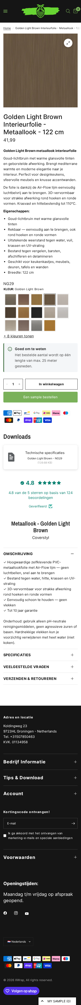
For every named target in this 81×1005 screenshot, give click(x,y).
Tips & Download (23, 777)
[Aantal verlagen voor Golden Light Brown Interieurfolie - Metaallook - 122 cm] (7, 384)
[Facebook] (8, 913)
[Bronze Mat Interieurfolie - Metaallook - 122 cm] (10, 300)
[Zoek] (68, 11)
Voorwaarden (19, 857)
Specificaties (17, 655)
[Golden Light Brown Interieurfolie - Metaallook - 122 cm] (50, 300)
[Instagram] (19, 913)
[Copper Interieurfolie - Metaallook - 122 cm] (24, 300)
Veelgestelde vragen (26, 666)
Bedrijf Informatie (24, 761)
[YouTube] (30, 913)
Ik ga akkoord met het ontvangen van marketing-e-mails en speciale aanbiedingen (40, 835)
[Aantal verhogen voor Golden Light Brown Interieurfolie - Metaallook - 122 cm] (19, 384)
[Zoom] (68, 43)
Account (13, 793)
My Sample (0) (59, 1001)
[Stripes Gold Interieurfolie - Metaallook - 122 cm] (24, 313)
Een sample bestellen (40, 397)
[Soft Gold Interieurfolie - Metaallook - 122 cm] (37, 300)
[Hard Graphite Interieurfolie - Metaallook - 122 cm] (37, 325)
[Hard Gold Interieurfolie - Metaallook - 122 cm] (50, 325)
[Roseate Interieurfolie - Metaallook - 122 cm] (24, 325)
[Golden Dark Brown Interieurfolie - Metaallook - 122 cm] (10, 313)
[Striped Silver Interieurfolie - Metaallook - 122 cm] (10, 325)
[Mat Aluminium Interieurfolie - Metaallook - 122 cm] (63, 313)
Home (7, 28)
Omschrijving (18, 553)
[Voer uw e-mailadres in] (73, 823)
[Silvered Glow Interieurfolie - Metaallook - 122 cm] (50, 313)
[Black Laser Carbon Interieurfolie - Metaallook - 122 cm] (37, 313)
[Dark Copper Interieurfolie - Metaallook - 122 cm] (63, 300)
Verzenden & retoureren (29, 678)
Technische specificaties (45, 453)
